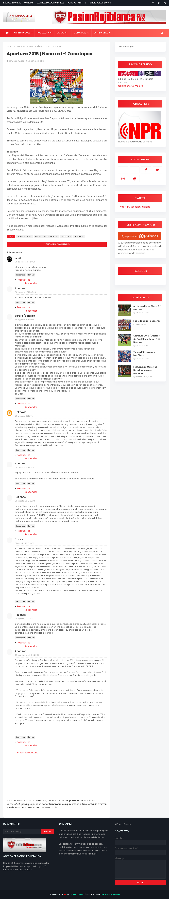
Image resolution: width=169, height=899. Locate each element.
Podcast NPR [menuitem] (44, 32)
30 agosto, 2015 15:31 (24, 467)
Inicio (9, 46)
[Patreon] (123, 170)
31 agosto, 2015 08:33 (25, 501)
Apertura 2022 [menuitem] (22, 32)
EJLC (18, 258)
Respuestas (23, 279)
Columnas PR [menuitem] (81, 32)
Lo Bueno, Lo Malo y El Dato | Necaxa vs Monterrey (145, 370)
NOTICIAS (66, 236)
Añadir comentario (27, 752)
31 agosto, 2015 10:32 (24, 543)
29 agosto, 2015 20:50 (25, 261)
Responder (20, 275)
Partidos (18, 46)
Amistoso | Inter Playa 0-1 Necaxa (147, 308)
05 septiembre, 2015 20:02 (27, 655)
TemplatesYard (77, 894)
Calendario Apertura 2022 (50, 2)
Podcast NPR (75, 2)
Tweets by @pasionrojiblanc (134, 206)
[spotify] (135, 170)
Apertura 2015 (24, 236)
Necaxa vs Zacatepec (46, 236)
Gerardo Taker (16, 61)
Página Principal (12, 2)
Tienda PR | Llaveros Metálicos (144, 353)
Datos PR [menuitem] (62, 32)
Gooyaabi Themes (111, 894)
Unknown (20, 412)
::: (85, 2)
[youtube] (135, 178)
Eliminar (30, 275)
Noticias (28, 2)
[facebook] (153, 3)
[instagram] (164, 3)
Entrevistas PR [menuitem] (102, 32)
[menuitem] (7, 33)
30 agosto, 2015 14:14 (24, 416)
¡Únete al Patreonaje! (101, 2)
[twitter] (158, 3)
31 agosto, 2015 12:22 (24, 618)
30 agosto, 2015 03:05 (25, 319)
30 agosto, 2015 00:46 (25, 292)
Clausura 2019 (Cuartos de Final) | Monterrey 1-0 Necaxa (146, 339)
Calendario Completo (130, 86)
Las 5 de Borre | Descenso (147, 320)
